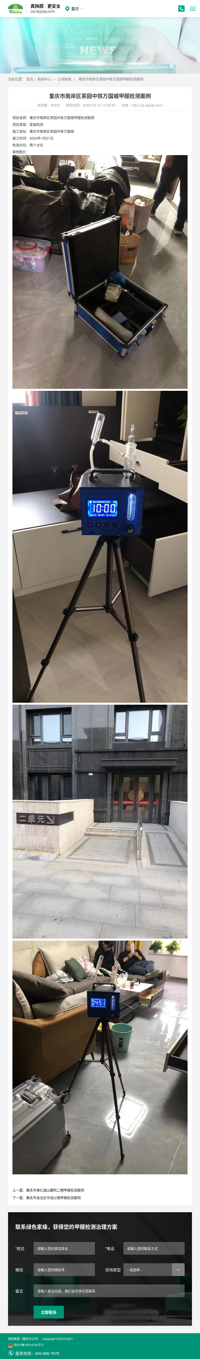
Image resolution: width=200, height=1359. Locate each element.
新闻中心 (44, 78)
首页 (29, 78)
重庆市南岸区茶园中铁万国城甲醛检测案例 (111, 78)
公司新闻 (64, 78)
